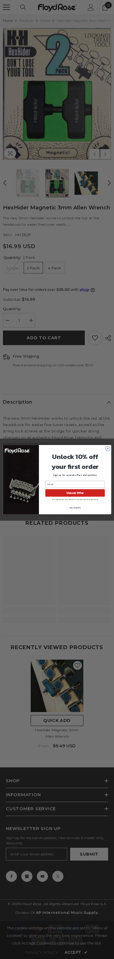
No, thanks (75, 507)
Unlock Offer (75, 493)
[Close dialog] (107, 448)
